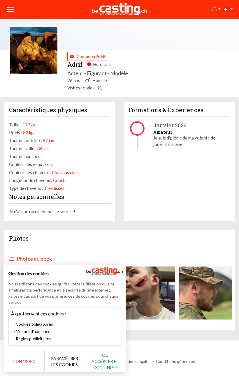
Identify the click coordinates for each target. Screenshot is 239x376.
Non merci (24, 361)
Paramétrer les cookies (64, 361)
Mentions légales (134, 361)
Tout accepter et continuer (105, 361)
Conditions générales (175, 361)
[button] (216, 9)
